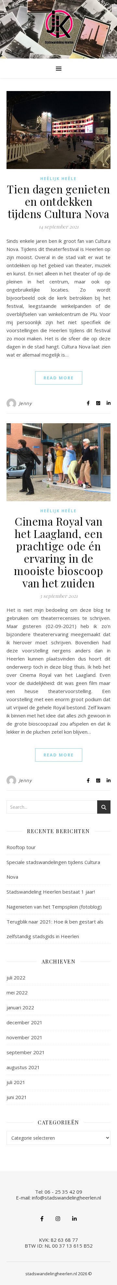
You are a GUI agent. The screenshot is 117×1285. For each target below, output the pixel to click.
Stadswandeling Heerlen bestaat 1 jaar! (50, 891)
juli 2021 (15, 1082)
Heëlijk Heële (58, 178)
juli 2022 (15, 977)
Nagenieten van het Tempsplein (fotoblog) (54, 906)
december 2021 (24, 1022)
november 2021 (24, 1037)
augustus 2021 (23, 1067)
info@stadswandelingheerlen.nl (66, 1197)
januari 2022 (20, 1007)
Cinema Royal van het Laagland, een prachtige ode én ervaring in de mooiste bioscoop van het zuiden (58, 552)
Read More (59, 378)
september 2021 (25, 1052)
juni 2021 (16, 1097)
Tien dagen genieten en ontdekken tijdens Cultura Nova (58, 201)
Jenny (25, 403)
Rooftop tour (21, 847)
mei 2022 (17, 992)
